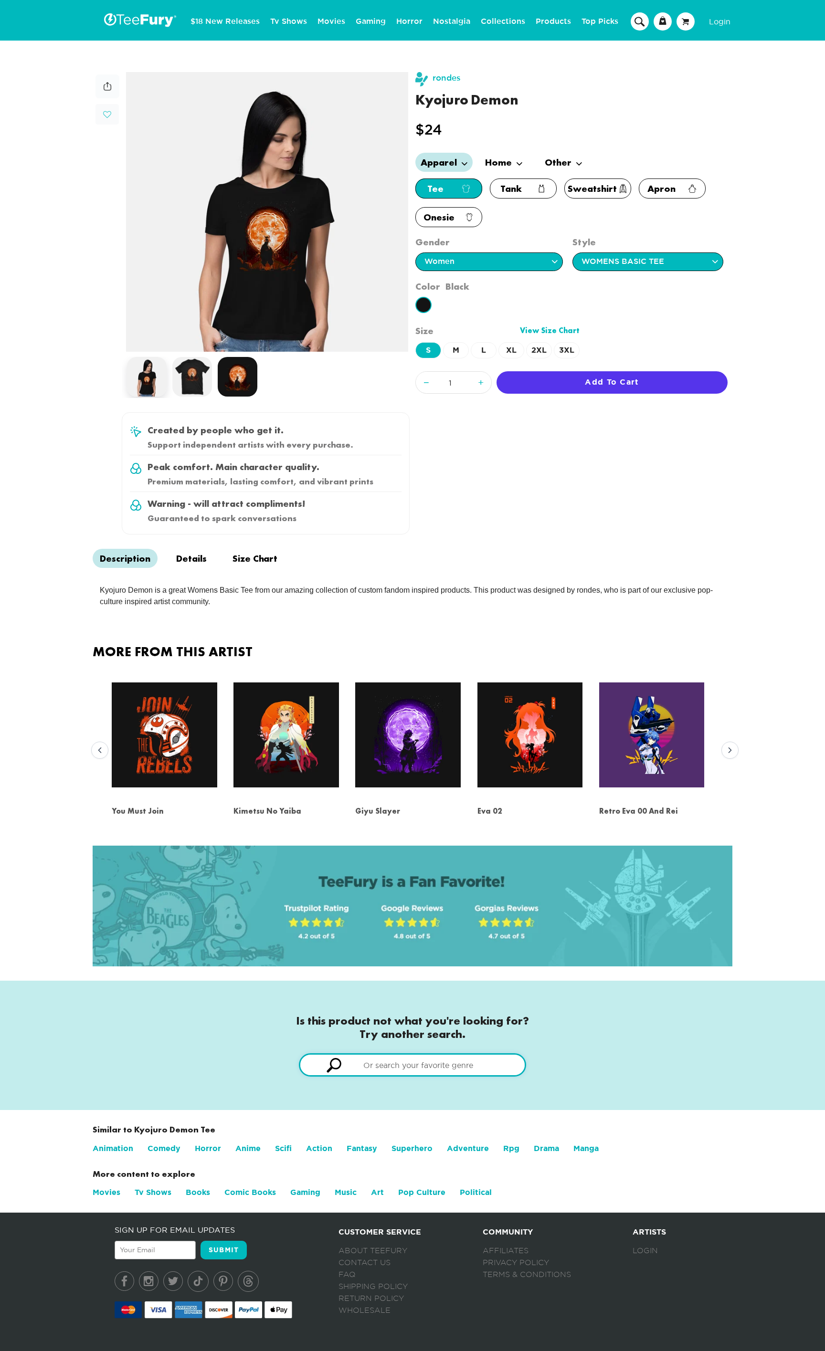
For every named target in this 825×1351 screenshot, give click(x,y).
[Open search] (640, 21)
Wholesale (364, 1310)
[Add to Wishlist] (107, 115)
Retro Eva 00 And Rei (638, 811)
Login (719, 21)
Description (125, 558)
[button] (107, 113)
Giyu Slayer (377, 811)
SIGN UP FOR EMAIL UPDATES (175, 1230)
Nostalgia (451, 21)
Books (198, 1192)
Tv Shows (288, 21)
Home (499, 162)
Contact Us (364, 1263)
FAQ (347, 1274)
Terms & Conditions (527, 1274)
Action (319, 1148)
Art (377, 1192)
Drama (546, 1148)
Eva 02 (489, 811)
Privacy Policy (516, 1263)
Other (559, 162)
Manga (586, 1148)
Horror (409, 21)
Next (727, 751)
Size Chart (255, 558)
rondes (447, 78)
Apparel (440, 162)
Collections (503, 21)
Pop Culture (421, 1192)
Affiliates (506, 1251)
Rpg (511, 1148)
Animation (113, 1148)
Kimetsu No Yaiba (267, 811)
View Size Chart (550, 330)
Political (476, 1192)
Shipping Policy (373, 1286)
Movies (331, 21)
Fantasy (362, 1148)
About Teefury (372, 1251)
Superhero (412, 1148)
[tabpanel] (267, 212)
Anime (248, 1148)
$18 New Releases (225, 21)
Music (346, 1192)
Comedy (164, 1148)
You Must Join (138, 811)
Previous (97, 751)
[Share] (107, 96)
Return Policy (371, 1298)
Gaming (371, 21)
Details (191, 558)
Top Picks (600, 21)
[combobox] (412, 1065)
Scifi (283, 1148)
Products (553, 21)
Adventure (468, 1148)
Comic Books (250, 1192)
